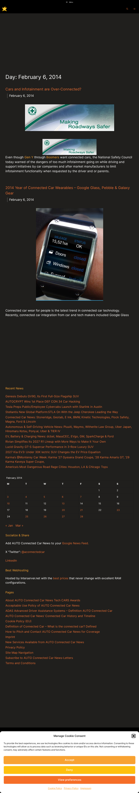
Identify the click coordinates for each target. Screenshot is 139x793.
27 (63, 516)
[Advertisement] (69, 40)
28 (81, 516)
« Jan (9, 525)
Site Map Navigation (19, 652)
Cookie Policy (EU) (18, 621)
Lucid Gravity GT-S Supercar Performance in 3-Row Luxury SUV (49, 447)
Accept (69, 760)
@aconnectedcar (33, 552)
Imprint (10, 637)
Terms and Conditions (20, 663)
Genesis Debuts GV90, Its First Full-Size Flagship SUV (42, 396)
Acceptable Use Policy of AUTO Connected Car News (42, 605)
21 (81, 510)
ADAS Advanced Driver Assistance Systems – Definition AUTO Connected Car (58, 610)
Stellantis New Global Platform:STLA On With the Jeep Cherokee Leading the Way (61, 412)
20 (63, 510)
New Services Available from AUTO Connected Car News (44, 642)
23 (118, 510)
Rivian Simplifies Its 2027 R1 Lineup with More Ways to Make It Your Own (55, 441)
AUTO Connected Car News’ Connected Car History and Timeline (50, 616)
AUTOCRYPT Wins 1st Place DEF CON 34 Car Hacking (42, 401)
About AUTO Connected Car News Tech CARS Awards (42, 600)
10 (8, 503)
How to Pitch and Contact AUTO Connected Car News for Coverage (52, 631)
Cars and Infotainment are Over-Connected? (43, 89)
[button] (133, 736)
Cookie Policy (55, 788)
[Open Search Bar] (127, 8)
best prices (60, 578)
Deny (69, 770)
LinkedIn (11, 560)
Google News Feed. (75, 543)
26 (45, 516)
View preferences (69, 779)
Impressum (85, 788)
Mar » (19, 525)
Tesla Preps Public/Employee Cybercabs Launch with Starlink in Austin (53, 407)
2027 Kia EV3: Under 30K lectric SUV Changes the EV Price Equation (52, 452)
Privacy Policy (71, 788)
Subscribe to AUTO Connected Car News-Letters (39, 658)
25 (26, 516)
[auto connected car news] (4, 8)
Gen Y (28, 157)
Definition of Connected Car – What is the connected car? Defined (50, 626)
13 (63, 503)
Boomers (53, 157)
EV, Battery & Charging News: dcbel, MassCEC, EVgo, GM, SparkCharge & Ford (59, 436)
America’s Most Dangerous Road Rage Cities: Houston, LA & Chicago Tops (56, 467)
